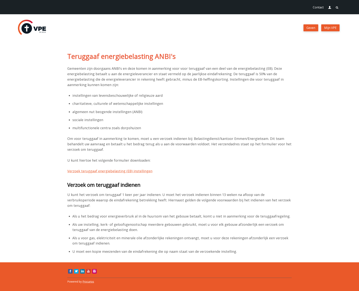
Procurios (88, 281)
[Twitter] (76, 271)
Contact (318, 7)
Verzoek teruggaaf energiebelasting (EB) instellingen (109, 171)
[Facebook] (70, 271)
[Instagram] (94, 271)
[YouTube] (88, 271)
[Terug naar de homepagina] (32, 27)
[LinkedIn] (82, 271)
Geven (310, 28)
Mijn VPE (330, 28)
